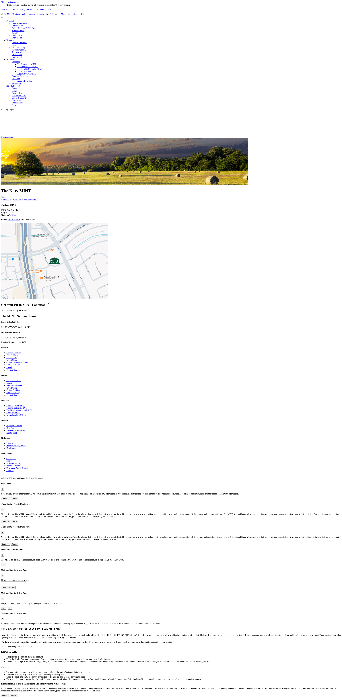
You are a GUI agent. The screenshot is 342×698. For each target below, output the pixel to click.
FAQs (14, 91)
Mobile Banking (19, 30)
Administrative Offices (26, 74)
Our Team (16, 78)
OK (3, 565)
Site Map (10, 470)
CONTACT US (44, 9)
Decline (14, 696)
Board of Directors (20, 76)
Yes (3, 608)
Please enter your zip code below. (15, 580)
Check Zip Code (8, 588)
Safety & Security (19, 98)
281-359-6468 (14, 219)
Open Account (7, 137)
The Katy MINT (24, 71)
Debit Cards (11, 357)
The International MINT (27, 66)
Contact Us (16, 88)
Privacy (9, 443)
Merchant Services (14, 385)
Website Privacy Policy (16, 446)
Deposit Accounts (19, 23)
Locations (13, 9)
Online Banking (18, 47)
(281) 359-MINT (27, 9)
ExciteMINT (11, 433)
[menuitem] (173, 29)
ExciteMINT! (17, 83)
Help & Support (13, 86)
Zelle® (15, 33)
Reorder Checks (18, 93)
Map (14, 215)
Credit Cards (17, 35)
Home (4, 9)
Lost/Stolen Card (19, 95)
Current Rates (17, 38)
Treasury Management (21, 52)
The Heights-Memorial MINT (29, 69)
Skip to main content (9, 2)
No (10, 608)
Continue (5, 499)
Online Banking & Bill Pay (23, 28)
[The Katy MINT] (54, 298)
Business (10, 40)
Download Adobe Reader (17, 468)
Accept (5, 696)
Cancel (14, 499)
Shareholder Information (22, 81)
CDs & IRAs (17, 26)
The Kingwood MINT (26, 64)
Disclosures (17, 100)
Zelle (9, 368)
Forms (14, 105)
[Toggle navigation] (2, 17)
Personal (10, 21)
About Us (10, 59)
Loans (14, 45)
